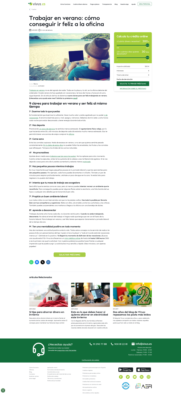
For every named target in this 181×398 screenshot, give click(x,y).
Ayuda (133, 4)
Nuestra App (124, 4)
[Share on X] (43, 262)
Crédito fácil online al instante (92, 381)
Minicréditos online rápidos (91, 393)
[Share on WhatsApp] (31, 262)
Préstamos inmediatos (89, 376)
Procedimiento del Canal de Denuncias (59, 374)
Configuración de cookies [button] (90, 360)
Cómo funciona (65, 4)
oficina (71, 134)
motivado (87, 161)
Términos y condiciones (54, 378)
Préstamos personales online (91, 373)
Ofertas (31, 370)
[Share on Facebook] (37, 262)
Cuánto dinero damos (80, 4)
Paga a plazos (94, 4)
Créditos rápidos (88, 370)
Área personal (144, 4)
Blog (116, 4)
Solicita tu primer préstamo (133, 84)
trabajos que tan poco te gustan (63, 156)
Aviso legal (32, 378)
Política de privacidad (53, 380)
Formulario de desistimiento (56, 370)
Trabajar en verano (37, 90)
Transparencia (107, 4)
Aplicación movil (52, 367)
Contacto (32, 374)
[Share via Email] (48, 262)
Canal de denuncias (53, 372)
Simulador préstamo (89, 379)
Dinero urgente (87, 390)
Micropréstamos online (90, 387)
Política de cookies (52, 376)
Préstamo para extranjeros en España (94, 367)
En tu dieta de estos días (53, 145)
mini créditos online (72, 238)
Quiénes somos (34, 376)
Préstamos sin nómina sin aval (92, 384)
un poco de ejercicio (47, 129)
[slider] (147, 45)
